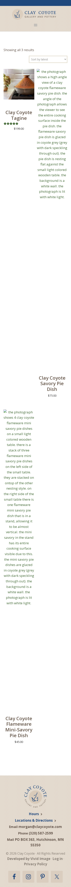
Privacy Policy (35, 864)
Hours (34, 814)
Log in (57, 858)
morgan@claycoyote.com (40, 826)
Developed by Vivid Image (28, 858)
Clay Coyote (34, 14)
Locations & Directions (34, 820)
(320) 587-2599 (41, 833)
